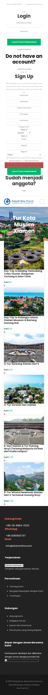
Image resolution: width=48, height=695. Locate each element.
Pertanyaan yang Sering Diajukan (25, 630)
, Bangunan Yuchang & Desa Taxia (23, 273)
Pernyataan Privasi (32, 161)
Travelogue (15, 595)
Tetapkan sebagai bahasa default (22, 568)
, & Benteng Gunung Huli (21, 320)
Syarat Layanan (15, 161)
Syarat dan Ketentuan (20, 625)
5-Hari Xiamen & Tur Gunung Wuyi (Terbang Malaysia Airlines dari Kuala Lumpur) (23, 448)
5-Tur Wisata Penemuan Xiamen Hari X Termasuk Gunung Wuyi (23, 494)
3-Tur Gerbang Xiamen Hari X (21, 363)
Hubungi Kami (16, 616)
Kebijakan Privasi (17, 620)
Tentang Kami (16, 586)
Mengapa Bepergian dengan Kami (26, 591)
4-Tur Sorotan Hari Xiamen (20, 405)
